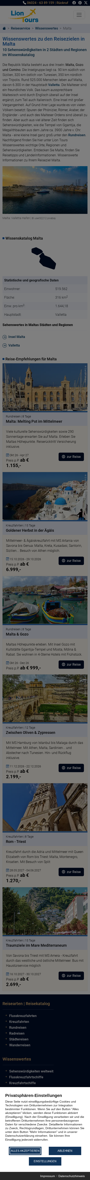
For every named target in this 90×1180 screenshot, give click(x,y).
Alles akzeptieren (25, 1150)
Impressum (47, 1176)
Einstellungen (45, 1161)
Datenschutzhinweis (71, 1176)
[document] (45, 1119)
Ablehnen (65, 1150)
